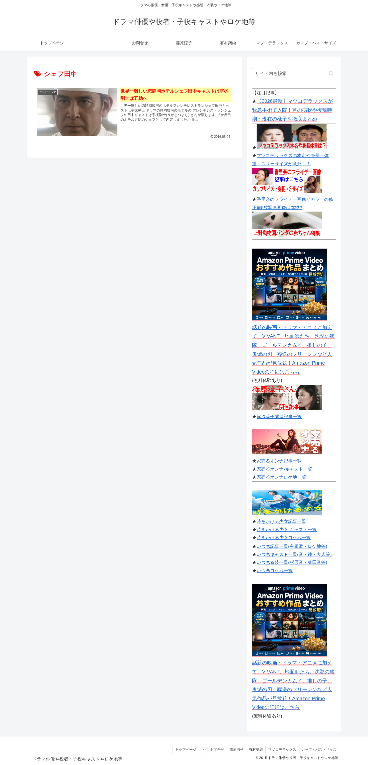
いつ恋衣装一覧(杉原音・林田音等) (292, 562)
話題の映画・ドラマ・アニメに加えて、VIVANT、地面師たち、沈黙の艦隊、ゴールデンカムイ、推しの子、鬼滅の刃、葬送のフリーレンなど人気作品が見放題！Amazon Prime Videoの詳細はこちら (293, 350)
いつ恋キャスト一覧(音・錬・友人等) (294, 554)
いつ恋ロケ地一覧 (275, 570)
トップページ (185, 749)
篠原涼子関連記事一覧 (279, 416)
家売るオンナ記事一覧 (279, 460)
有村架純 (256, 749)
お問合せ (217, 749)
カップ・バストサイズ (318, 749)
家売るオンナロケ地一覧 (281, 477)
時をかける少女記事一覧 (281, 521)
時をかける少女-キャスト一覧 (287, 529)
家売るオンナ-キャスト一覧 (284, 469)
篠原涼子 (237, 749)
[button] (331, 73)
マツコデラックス (282, 749)
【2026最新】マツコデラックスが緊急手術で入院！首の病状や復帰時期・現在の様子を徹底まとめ (292, 110)
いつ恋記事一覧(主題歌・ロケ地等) (292, 546)
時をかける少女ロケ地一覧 (284, 537)
